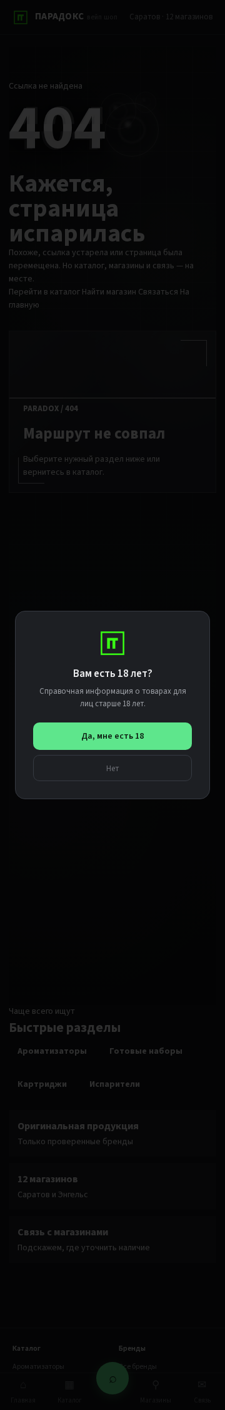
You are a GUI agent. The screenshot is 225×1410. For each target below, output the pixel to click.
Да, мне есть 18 (112, 736)
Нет (112, 768)
